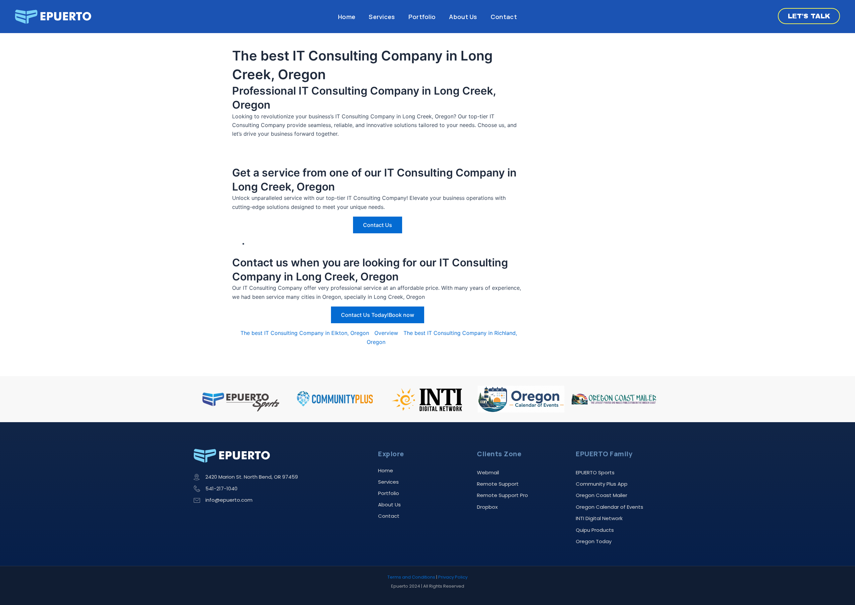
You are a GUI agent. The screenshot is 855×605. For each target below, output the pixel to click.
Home (346, 17)
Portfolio (422, 17)
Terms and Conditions (411, 577)
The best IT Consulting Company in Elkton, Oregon (304, 333)
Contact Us (377, 225)
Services (382, 17)
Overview (386, 333)
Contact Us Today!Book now (377, 315)
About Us (463, 17)
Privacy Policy (453, 577)
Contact (504, 17)
